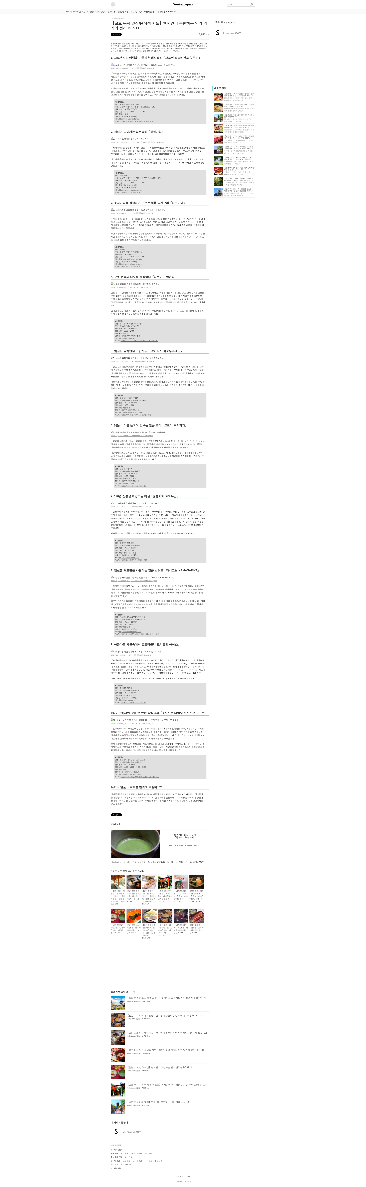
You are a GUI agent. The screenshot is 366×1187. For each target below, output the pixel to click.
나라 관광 (148, 1161)
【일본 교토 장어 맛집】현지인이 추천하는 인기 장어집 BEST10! (196, 929)
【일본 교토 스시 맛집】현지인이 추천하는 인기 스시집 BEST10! (134, 929)
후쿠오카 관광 (126, 1165)
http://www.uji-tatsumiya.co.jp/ (130, 264)
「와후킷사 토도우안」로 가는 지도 (134, 560)
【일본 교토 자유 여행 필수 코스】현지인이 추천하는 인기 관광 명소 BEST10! (166, 998)
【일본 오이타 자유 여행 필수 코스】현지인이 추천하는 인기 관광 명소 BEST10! (238, 158)
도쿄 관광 (124, 1153)
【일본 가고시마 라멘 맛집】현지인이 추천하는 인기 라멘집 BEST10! (239, 105)
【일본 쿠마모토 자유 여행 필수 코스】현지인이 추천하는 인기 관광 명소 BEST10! (238, 190)
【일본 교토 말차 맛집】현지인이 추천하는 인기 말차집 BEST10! (118, 929)
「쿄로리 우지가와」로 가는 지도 (133, 486)
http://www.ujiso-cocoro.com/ (130, 774)
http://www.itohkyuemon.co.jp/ (130, 412)
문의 (188, 1177)
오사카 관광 (137, 1161)
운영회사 (179, 1177)
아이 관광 (128, 1157)
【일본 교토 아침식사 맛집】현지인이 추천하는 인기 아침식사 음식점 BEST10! (134, 896)
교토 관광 (126, 1161)
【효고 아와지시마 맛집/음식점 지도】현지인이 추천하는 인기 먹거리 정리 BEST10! (239, 95)
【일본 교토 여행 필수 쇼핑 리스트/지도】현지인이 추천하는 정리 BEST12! (181, 896)
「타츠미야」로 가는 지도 (130, 267)
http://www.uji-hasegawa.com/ (130, 190)
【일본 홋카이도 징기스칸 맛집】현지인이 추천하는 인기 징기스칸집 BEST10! (239, 126)
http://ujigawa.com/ (126, 483)
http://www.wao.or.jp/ (127, 700)
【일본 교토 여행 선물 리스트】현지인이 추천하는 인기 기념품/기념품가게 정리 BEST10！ (149, 931)
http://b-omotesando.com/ (129, 558)
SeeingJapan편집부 (133, 1001)
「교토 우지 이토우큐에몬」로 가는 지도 (136, 415)
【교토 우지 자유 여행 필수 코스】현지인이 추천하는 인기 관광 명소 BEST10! (165, 896)
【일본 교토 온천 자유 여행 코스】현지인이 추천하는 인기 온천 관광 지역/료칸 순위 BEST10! (149, 897)
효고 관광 (158, 1161)
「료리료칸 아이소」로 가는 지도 (133, 703)
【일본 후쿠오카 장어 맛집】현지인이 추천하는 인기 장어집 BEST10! (239, 169)
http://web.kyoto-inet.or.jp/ (129, 119)
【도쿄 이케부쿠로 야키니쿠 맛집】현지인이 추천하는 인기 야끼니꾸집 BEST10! (239, 137)
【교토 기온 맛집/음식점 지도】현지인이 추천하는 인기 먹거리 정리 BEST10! (166, 1050)
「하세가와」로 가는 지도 (130, 192)
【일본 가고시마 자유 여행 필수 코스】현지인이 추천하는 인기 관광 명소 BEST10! (238, 179)
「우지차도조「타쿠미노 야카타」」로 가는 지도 (139, 341)
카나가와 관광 (136, 1153)
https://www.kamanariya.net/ (130, 632)
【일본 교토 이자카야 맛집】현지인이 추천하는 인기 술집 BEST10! (181, 929)
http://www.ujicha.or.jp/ (127, 338)
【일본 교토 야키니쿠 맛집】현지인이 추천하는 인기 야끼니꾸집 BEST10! (165, 930)
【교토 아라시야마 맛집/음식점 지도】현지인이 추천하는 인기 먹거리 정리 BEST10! (196, 896)
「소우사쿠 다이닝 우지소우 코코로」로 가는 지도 (140, 777)
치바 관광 (148, 1153)
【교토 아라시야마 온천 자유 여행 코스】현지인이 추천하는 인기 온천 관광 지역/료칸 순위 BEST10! (118, 897)
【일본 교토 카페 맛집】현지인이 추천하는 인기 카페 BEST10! (158, 1102)
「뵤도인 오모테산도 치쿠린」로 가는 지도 (137, 121)
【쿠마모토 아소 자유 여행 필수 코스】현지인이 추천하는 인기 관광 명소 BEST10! (238, 147)
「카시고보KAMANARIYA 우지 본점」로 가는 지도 (140, 634)
